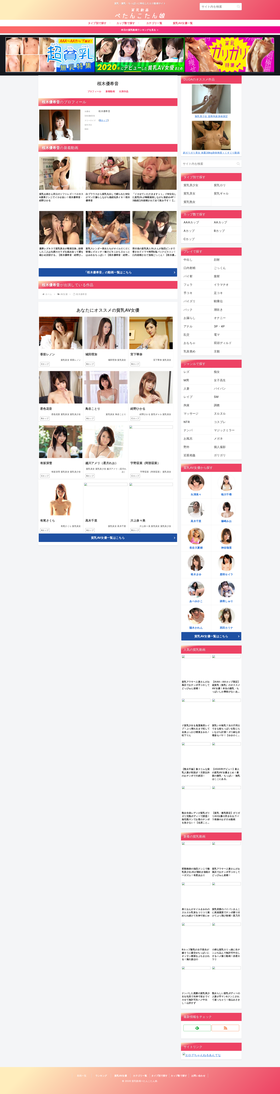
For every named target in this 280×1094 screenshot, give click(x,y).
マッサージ (191, 413)
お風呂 (188, 438)
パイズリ (189, 301)
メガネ (218, 438)
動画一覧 (81, 1075)
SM (216, 396)
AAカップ (220, 222)
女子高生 (220, 380)
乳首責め (189, 351)
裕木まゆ (196, 574)
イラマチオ (221, 284)
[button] (238, 6)
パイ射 (188, 276)
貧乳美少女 (191, 185)
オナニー (220, 318)
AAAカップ (191, 222)
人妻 (187, 388)
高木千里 (196, 521)
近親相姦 (189, 455)
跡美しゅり (226, 601)
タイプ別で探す (159, 1075)
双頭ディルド (223, 343)
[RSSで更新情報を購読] (225, 1028)
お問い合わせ (198, 1075)
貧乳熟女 (189, 202)
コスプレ (220, 422)
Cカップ (45, 364)
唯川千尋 (226, 494)
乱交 (187, 334)
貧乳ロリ (220, 185)
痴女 (217, 371)
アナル (188, 326)
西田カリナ (226, 627)
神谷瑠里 (226, 547)
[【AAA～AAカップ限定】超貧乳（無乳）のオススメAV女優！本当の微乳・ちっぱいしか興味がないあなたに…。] (50, 55)
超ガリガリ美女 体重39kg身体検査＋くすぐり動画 (211, 152)
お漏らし (189, 318)
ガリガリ (220, 455)
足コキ (218, 293)
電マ (217, 334)
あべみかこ (196, 601)
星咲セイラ (226, 574)
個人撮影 (220, 447)
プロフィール (94, 91)
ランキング (101, 1075)
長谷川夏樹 (196, 547)
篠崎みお (226, 521)
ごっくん (220, 268)
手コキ (188, 293)
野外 (187, 447)
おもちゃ (189, 343)
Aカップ (90, 418)
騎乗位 (218, 301)
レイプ (188, 396)
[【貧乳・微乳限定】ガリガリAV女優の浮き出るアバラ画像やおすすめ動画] (229, 55)
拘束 (187, 405)
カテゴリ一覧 (140, 1075)
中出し (188, 259)
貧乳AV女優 (120, 1075)
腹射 (217, 276)
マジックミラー (224, 430)
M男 (186, 380)
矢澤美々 (196, 494)
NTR (187, 422)
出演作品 (123, 91)
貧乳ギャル (221, 193)
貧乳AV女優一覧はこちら (108, 537)
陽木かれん (196, 627)
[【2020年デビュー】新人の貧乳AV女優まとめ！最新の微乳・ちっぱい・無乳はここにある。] (139, 55)
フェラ (188, 284)
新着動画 (110, 91)
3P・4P (219, 326)
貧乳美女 (189, 193)
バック (188, 309)
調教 (217, 405)
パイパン (220, 388)
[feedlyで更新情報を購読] (197, 1028)
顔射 (217, 259)
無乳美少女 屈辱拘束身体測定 (211, 116)
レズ (187, 371)
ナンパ (188, 430)
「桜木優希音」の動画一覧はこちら (108, 272)
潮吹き (218, 309)
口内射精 (189, 268)
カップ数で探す (179, 1075)
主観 (217, 351)
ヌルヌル (220, 413)
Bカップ (103, 120)
